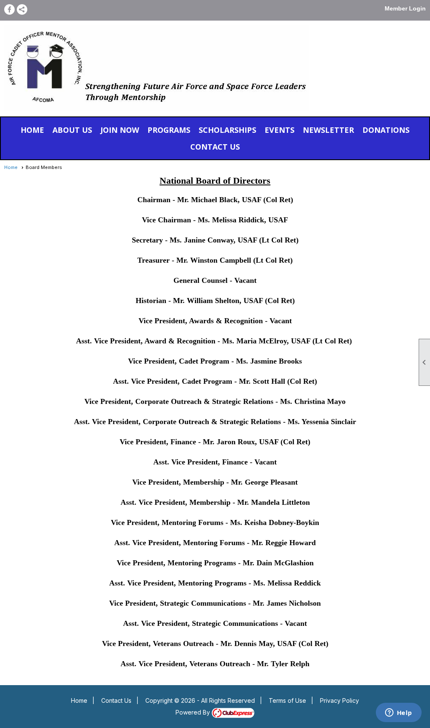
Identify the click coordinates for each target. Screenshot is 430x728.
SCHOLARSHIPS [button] (227, 130)
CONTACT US (215, 147)
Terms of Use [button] (287, 700)
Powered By (194, 712)
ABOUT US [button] (72, 130)
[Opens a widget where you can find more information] (398, 713)
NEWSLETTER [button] (328, 130)
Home (11, 167)
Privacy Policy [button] (339, 700)
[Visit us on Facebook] (9, 9)
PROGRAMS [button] (168, 130)
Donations (385, 130)
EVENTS (279, 130)
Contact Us (116, 700)
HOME (32, 130)
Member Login (405, 8)
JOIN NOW (119, 130)
